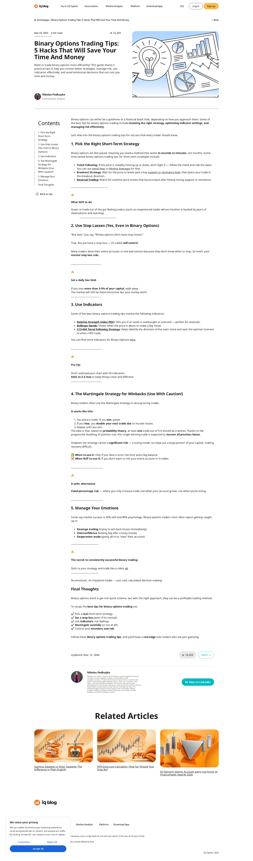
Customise (24, 842)
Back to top (46, 194)
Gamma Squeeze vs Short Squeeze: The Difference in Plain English (58, 768)
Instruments (91, 6)
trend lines (98, 168)
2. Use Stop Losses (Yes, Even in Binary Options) (48, 148)
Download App (154, 6)
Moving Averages (119, 168)
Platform (135, 6)
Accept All (38, 848)
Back (216, 19)
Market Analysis (114, 6)
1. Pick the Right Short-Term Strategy (46, 136)
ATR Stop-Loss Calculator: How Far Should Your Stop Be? (125, 768)
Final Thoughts (46, 184)
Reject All (52, 842)
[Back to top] (37, 194)
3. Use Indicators (47, 156)
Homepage (43, 19)
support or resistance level (164, 172)
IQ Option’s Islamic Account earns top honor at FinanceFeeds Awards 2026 (189, 773)
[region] (38, 836)
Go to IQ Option (69, 6)
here (132, 339)
